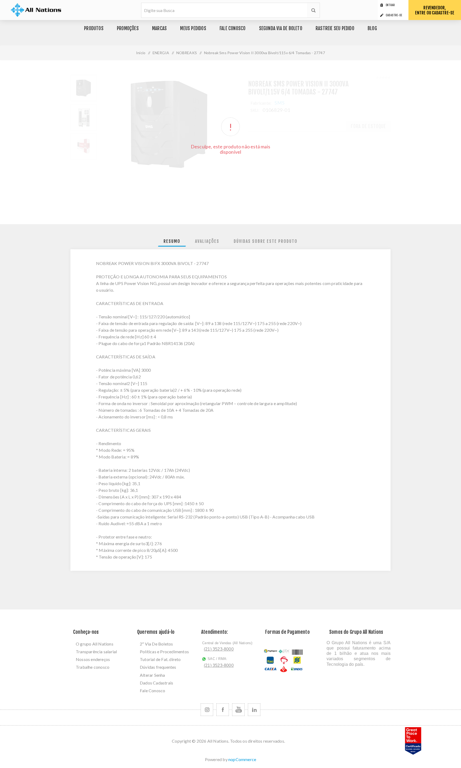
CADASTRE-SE (394, 15)
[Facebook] (222, 709)
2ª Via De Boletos (156, 643)
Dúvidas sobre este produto (265, 241)
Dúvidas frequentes (158, 667)
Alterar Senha (152, 675)
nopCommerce (242, 759)
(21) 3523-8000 (219, 649)
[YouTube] (238, 709)
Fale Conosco (152, 690)
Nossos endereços (93, 659)
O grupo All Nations (94, 643)
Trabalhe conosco (92, 667)
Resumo (172, 241)
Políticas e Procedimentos (164, 651)
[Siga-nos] (207, 709)
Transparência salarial (96, 651)
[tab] (172, 241)
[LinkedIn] (254, 709)
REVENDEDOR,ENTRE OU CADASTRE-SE (435, 10)
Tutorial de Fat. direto (160, 659)
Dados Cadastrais (156, 682)
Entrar (390, 5)
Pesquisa (313, 10)
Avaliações (207, 241)
